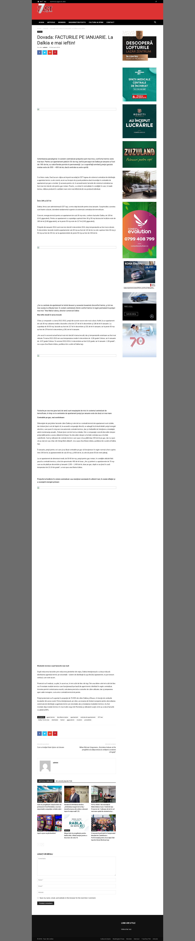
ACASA (41, 22)
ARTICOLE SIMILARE (46, 781)
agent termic (51, 717)
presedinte (88, 720)
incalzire (79, 720)
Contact (110, 22)
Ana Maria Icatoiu (62, 717)
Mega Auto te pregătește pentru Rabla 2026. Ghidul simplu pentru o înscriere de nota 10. (75, 835)
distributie (55, 720)
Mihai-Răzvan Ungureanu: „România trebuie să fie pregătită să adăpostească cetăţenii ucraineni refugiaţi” (98, 749)
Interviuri (136, 939)
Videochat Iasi (126, 929)
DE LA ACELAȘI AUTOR (64, 781)
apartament (74, 717)
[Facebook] (156, 1)
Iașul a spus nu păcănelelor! (46, 833)
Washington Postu (77, 22)
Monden (61, 22)
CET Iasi (100, 717)
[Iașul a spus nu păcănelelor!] (49, 822)
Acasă (39, 28)
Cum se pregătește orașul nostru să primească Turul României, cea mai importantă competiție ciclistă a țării (49, 807)
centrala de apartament (87, 717)
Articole (51, 22)
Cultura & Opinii (96, 22)
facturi (62, 720)
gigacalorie (70, 720)
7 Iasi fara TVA (146, 939)
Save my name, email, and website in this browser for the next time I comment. (68, 898)
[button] (155, 22)
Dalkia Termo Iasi (43, 720)
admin (45, 47)
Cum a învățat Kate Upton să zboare (50, 747)
